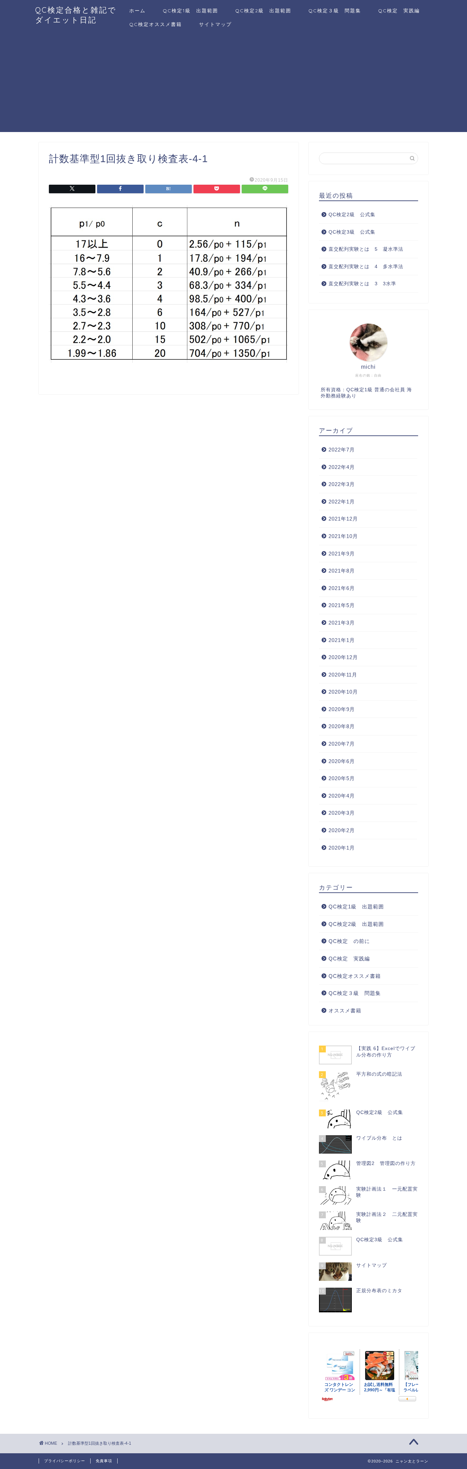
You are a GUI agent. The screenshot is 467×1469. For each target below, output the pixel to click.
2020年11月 (343, 675)
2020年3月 (342, 813)
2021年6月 (342, 588)
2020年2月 (342, 830)
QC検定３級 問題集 (334, 11)
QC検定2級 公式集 (352, 214)
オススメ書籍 (345, 1010)
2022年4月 (342, 467)
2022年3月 (342, 484)
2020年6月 (342, 761)
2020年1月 (342, 848)
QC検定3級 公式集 (352, 232)
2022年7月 (342, 449)
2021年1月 (342, 640)
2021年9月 (342, 553)
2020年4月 (342, 796)
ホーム (137, 11)
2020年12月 (343, 657)
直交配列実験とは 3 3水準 (362, 283)
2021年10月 (343, 536)
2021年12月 (343, 519)
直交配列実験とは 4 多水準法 (366, 266)
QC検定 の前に (349, 941)
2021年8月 (342, 571)
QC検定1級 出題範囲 (190, 11)
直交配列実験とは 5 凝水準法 (366, 249)
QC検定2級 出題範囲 (263, 11)
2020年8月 (342, 726)
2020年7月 (342, 744)
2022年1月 (342, 501)
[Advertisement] (233, 84)
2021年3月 (342, 623)
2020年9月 (342, 709)
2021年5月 (342, 605)
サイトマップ (215, 24)
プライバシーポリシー (64, 1461)
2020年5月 (342, 778)
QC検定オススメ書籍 (155, 24)
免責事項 (104, 1461)
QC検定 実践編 (399, 11)
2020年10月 (343, 692)
